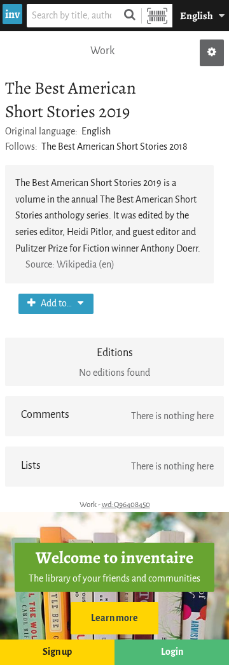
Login (172, 652)
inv (12, 14)
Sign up (57, 652)
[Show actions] (212, 52)
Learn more (114, 618)
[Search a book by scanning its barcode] (157, 15)
